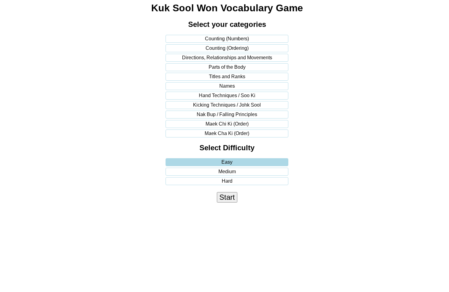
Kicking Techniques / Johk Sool (227, 105)
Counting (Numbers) (227, 38)
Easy (226, 162)
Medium (227, 171)
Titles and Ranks (227, 76)
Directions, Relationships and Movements (227, 57)
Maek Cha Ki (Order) (227, 133)
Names (227, 86)
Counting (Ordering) (227, 48)
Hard (227, 181)
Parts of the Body (227, 67)
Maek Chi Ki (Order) (227, 123)
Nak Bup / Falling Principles (227, 114)
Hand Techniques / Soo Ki (227, 95)
